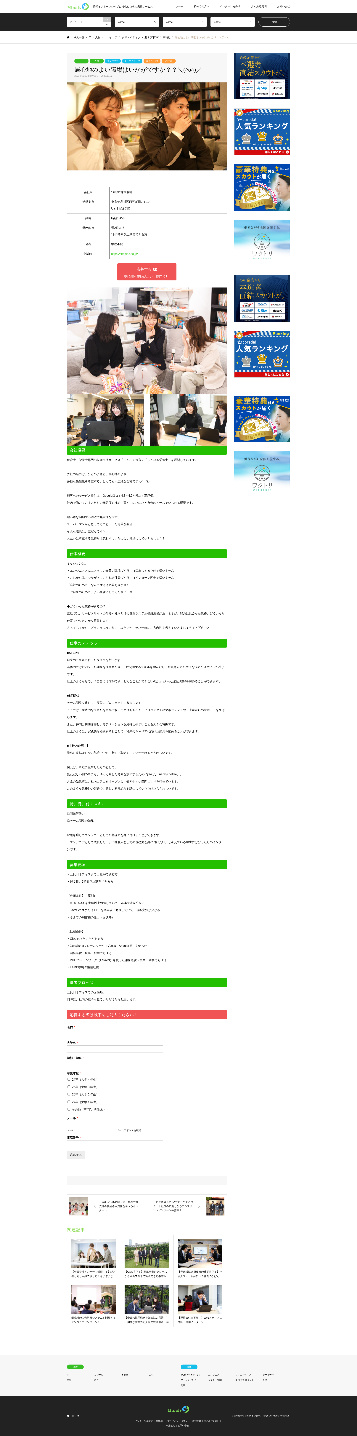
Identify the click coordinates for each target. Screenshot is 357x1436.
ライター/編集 (215, 1380)
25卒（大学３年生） (85, 1087)
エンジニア (112, 61)
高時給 (168, 61)
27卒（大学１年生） (85, 1102)
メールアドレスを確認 (129, 1130)
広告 (96, 1380)
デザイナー (268, 1374)
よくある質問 (259, 6)
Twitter (68, 1415)
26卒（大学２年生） (85, 1094)
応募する (76, 1155)
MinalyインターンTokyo (256, 1415)
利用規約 (170, 1425)
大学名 (72, 1042)
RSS (78, 1415)
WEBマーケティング (191, 1374)
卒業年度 (74, 1073)
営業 (183, 1385)
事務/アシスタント (244, 1380)
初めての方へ (201, 6)
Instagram (73, 1415)
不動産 (125, 1374)
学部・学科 (75, 1058)
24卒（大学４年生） (85, 1079)
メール (72, 1118)
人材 (96, 61)
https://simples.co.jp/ (124, 253)
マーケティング (188, 1380)
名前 (71, 1027)
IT (81, 61)
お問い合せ (283, 6)
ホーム (179, 6)
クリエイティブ (132, 61)
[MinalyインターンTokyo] (178, 1412)
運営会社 (160, 1421)
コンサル (98, 1374)
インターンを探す (230, 6)
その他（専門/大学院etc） (89, 1109)
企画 (265, 1380)
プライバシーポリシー (178, 1421)
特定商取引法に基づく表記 (205, 1421)
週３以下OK (152, 61)
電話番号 (74, 1137)
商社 (69, 1380)
